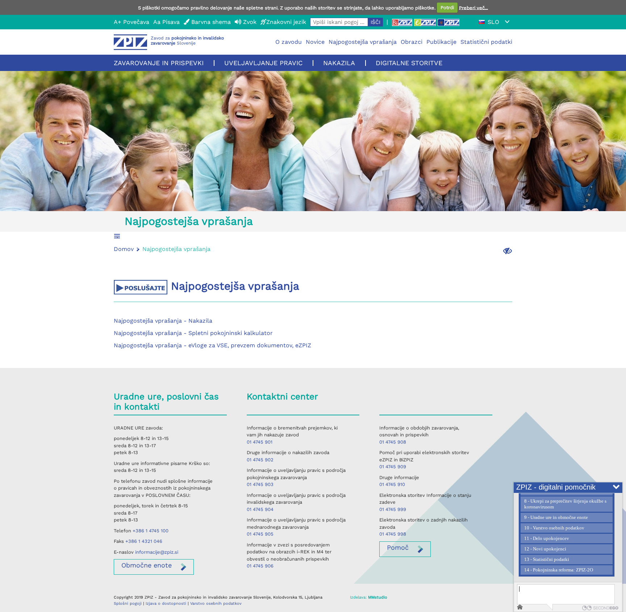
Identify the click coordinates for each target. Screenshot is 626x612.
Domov (124, 249)
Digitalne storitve (409, 63)
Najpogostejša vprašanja (363, 41)
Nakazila (339, 63)
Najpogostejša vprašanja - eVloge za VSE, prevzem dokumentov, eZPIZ (212, 345)
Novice (315, 41)
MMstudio (377, 597)
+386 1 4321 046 (143, 541)
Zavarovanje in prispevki (159, 63)
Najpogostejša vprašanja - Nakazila (163, 320)
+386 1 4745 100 (150, 530)
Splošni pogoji (128, 603)
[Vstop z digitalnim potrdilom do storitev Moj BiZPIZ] (402, 22)
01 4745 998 (392, 534)
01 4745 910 (392, 484)
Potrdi (447, 7)
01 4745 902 (260, 459)
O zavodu (288, 41)
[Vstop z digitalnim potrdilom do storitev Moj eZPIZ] (425, 22)
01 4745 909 (392, 466)
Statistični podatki (486, 41)
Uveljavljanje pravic (263, 63)
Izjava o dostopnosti (166, 603)
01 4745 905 (260, 534)
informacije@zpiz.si (156, 552)
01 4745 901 (259, 442)
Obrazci (411, 41)
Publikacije (441, 41)
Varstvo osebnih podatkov (216, 603)
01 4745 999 (392, 509)
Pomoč (398, 547)
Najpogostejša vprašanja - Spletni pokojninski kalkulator (193, 333)
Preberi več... (473, 7)
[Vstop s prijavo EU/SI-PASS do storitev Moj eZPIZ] (448, 22)
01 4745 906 (260, 566)
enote (146, 565)
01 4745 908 (392, 442)
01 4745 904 (260, 509)
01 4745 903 (260, 484)
